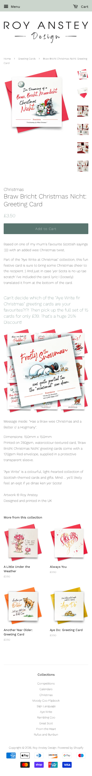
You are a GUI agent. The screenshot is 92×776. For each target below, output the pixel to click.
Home (7, 58)
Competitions (46, 683)
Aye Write (46, 712)
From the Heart (46, 729)
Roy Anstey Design (44, 747)
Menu (15, 7)
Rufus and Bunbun (46, 734)
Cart (84, 7)
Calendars (46, 689)
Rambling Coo (46, 717)
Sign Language (46, 706)
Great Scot (46, 723)
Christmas (46, 695)
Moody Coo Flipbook (46, 700)
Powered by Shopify (70, 747)
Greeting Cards (27, 58)
